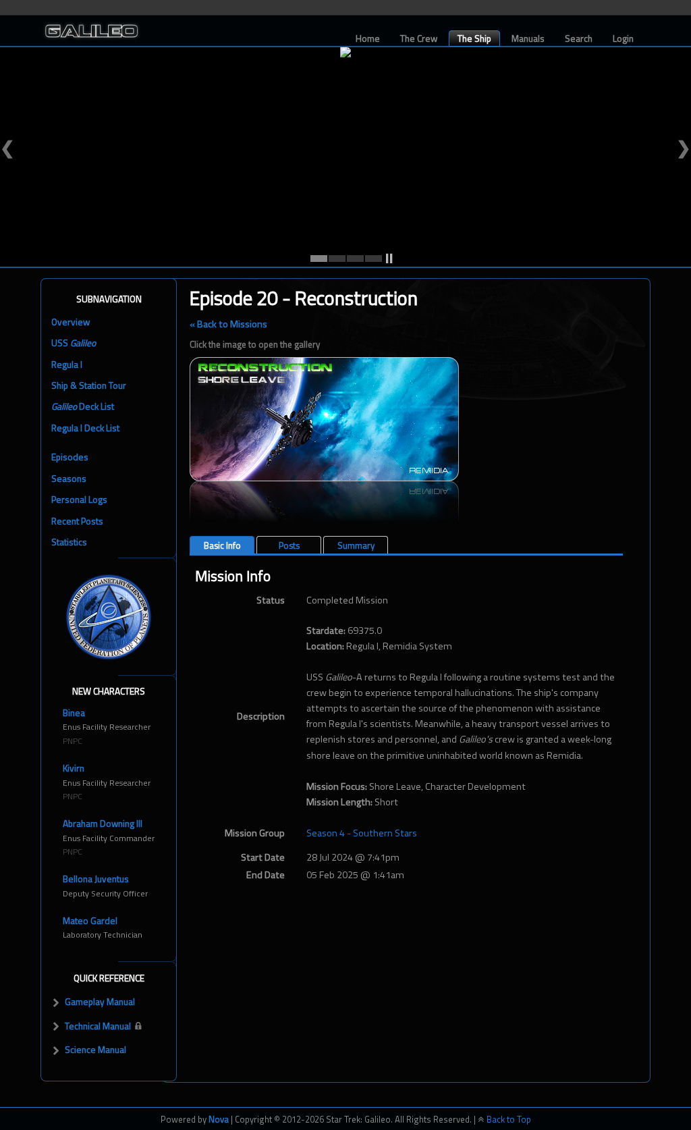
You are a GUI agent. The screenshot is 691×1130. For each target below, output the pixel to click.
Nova (219, 1119)
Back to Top (508, 1119)
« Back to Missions (228, 324)
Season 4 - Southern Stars (361, 833)
